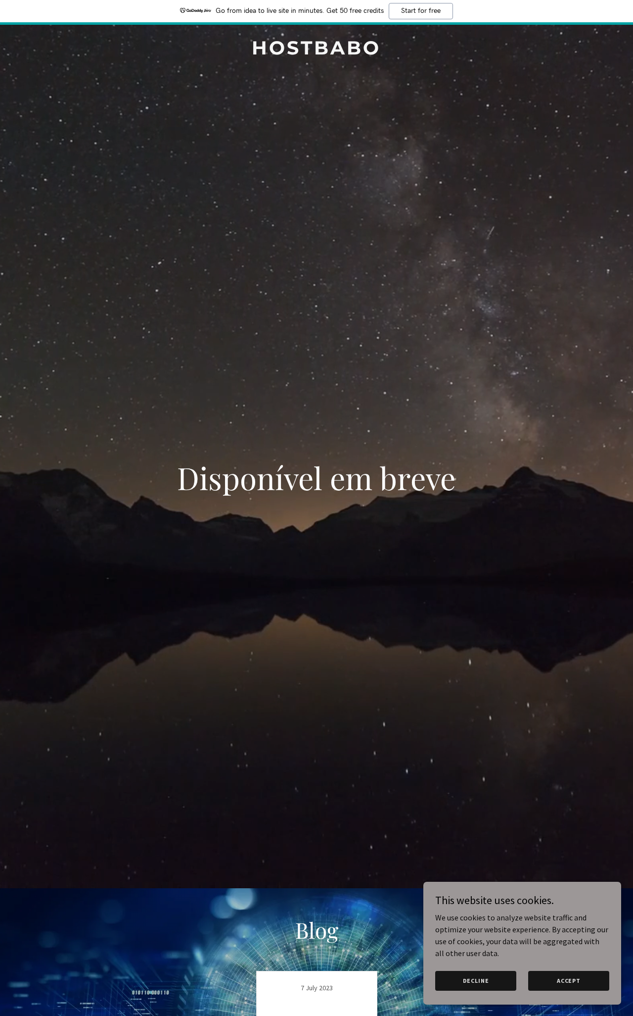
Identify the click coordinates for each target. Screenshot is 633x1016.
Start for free (421, 10)
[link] (317, 51)
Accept (569, 980)
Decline (476, 980)
